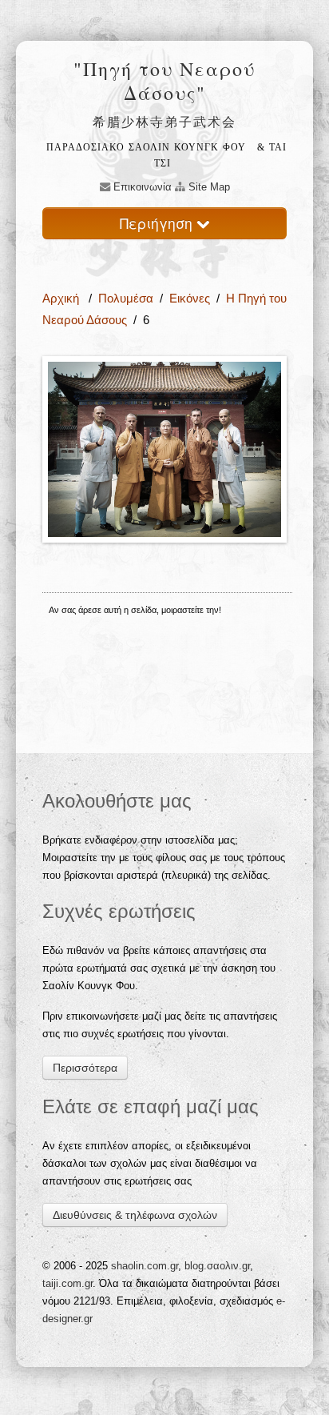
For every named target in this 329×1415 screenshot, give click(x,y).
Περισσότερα (85, 1067)
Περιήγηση (158, 223)
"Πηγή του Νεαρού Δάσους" (164, 81)
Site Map (207, 187)
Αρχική (62, 298)
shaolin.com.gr (144, 1266)
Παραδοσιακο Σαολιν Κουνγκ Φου (146, 147)
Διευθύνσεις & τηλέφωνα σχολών (135, 1215)
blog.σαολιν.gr (217, 1266)
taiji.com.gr (67, 1283)
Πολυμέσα (125, 298)
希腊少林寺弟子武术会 (164, 121)
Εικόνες (189, 298)
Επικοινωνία (141, 187)
